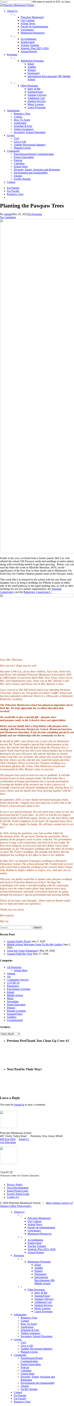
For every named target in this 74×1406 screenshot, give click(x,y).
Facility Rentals (29, 1389)
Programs (19, 1255)
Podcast (25, 1367)
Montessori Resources (39, 1233)
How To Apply (29, 1323)
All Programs (35, 214)
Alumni (11, 973)
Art (8, 976)
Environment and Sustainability (38, 1382)
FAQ (23, 1342)
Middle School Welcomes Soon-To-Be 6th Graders (34, 944)
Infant (37, 1264)
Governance (34, 1230)
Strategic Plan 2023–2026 (42, 1249)
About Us (19, 1211)
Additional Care (43, 1302)
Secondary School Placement (36, 1336)
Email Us (24, 1139)
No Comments (8, 217)
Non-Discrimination (18, 1187)
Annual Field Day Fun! (19, 953)
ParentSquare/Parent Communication (32, 1360)
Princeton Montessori (39, 1218)
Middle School (15, 995)
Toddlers (11, 1017)
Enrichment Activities (18, 989)
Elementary (13, 985)
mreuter (8, 214)
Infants (10, 992)
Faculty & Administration (41, 1227)
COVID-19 (13, 982)
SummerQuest (14, 1013)
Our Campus (34, 1221)
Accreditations (35, 1239)
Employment (34, 1243)
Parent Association (31, 1364)
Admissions (20, 1314)
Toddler (38, 1267)
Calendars (26, 1370)
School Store (28, 1373)
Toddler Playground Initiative (36, 1348)
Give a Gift (27, 1345)
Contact (25, 1320)
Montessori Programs (39, 1261)
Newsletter (13, 1001)
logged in (19, 1104)
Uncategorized (15, 1020)
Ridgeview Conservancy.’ (38, 592)
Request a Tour (29, 1317)
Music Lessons (42, 1308)
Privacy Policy (15, 1184)
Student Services (43, 1305)
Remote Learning (16, 1010)
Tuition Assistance (30, 1333)
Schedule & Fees (30, 1330)
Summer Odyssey (44, 1299)
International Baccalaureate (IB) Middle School (44, 1280)
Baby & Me (40, 1292)
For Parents (20, 1395)
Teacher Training (37, 1246)
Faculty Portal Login (18, 1193)
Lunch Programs (43, 1311)
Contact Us (13, 1197)
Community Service (18, 979)
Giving (17, 1339)
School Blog (20, 970)
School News (35, 1224)
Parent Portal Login (17, 1190)
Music (10, 998)
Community (20, 1354)
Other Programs (36, 1289)
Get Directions (8, 1142)
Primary (11, 1007)
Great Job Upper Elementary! (23, 950)
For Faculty (20, 1398)
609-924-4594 (7, 1139)
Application (27, 1326)
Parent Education (16, 1004)
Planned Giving (29, 1351)
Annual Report (36, 1252)
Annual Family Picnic (19, 941)
